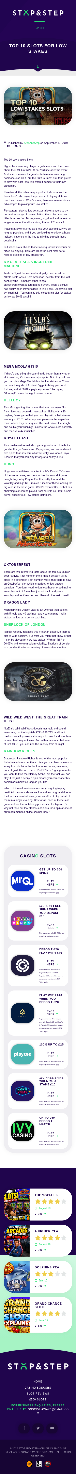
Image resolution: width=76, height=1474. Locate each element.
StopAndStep (32, 142)
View (38, 1213)
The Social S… (48, 1195)
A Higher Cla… (48, 1231)
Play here (51, 883)
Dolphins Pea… (49, 1267)
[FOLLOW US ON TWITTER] (38, 1428)
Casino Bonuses (38, 1387)
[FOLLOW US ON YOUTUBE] (52, 1428)
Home (38, 1381)
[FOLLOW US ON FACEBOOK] (24, 1428)
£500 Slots (38, 1399)
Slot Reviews (38, 1393)
